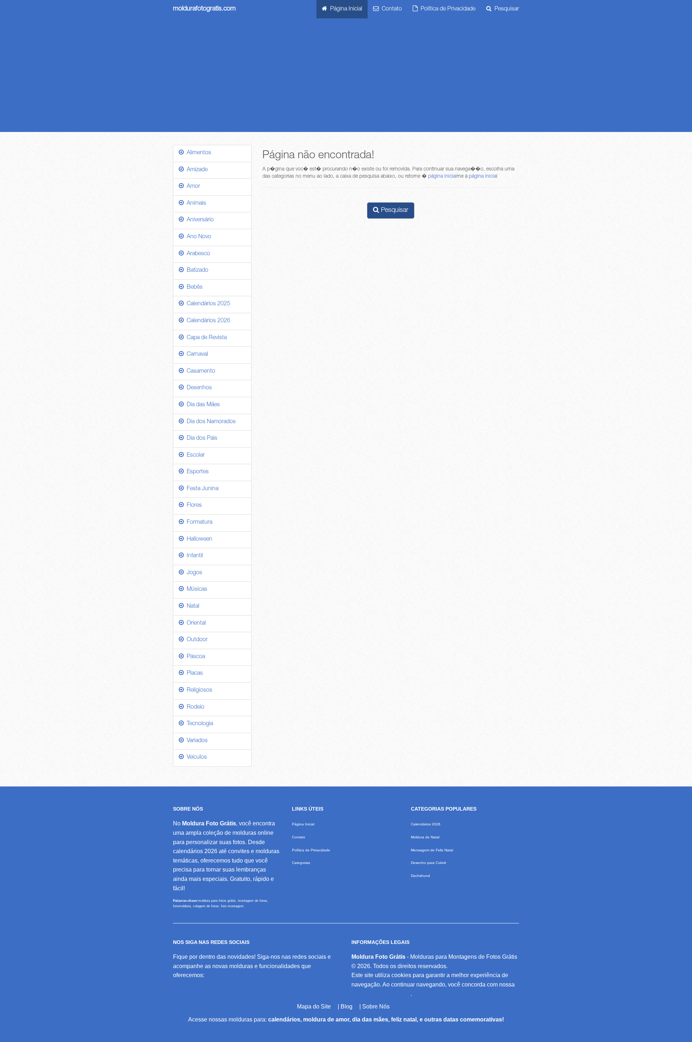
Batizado (196, 271)
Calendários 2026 (207, 321)
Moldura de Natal (425, 837)
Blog (346, 1006)
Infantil (193, 556)
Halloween (198, 539)
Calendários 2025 (207, 304)
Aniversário (199, 220)
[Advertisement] (346, 77)
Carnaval (196, 355)
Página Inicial (344, 9)
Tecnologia (198, 724)
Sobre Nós (376, 1006)
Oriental (195, 623)
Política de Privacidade (446, 9)
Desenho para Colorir (428, 863)
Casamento (199, 371)
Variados (196, 741)
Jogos (193, 573)
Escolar (194, 455)
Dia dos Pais (200, 439)
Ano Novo (197, 237)
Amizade (196, 170)
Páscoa (194, 657)
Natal (191, 606)
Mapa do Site (314, 1006)
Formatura (198, 523)
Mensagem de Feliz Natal (432, 850)
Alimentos (197, 153)
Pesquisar (505, 9)
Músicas (195, 590)
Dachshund (420, 876)
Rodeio (194, 707)
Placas (193, 674)
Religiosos (198, 690)
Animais (195, 204)
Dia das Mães (202, 405)
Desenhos (198, 388)
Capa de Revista (205, 338)
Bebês (193, 288)
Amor (192, 187)
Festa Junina (201, 489)
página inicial (442, 176)
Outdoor (196, 640)
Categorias (301, 863)
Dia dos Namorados (210, 422)
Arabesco (197, 254)
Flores (193, 506)
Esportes (196, 472)
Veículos (195, 758)
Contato (390, 9)
